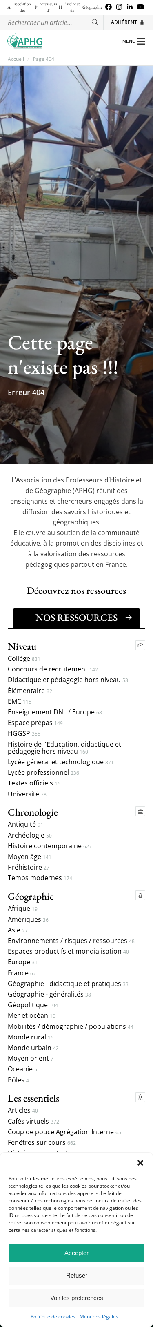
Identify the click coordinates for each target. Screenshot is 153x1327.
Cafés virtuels (33, 1121)
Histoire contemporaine (50, 846)
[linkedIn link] (129, 7)
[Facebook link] (108, 7)
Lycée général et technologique (61, 761)
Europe (23, 962)
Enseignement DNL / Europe (55, 712)
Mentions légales (99, 1317)
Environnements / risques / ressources (71, 940)
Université (27, 794)
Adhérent (124, 22)
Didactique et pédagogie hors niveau (68, 679)
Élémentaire (30, 690)
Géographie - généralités (49, 994)
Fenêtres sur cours (42, 1142)
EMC (19, 701)
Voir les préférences (76, 1297)
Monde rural (30, 1037)
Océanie (22, 1069)
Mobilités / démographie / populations (70, 1026)
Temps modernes (40, 877)
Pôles (18, 1080)
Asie (18, 930)
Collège (24, 658)
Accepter (76, 1252)
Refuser (76, 1275)
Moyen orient (30, 1058)
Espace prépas (35, 722)
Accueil (16, 59)
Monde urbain (33, 1047)
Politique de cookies (53, 1317)
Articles (23, 1110)
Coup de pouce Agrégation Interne (64, 1132)
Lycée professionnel (43, 772)
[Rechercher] (95, 22)
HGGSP (24, 733)
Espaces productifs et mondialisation (68, 951)
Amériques (28, 919)
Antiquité (25, 824)
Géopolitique (33, 1004)
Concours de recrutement (53, 669)
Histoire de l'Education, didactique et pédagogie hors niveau (64, 748)
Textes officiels (34, 783)
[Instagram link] (119, 7)
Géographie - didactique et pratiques (68, 983)
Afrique (23, 908)
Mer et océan (31, 1015)
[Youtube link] (140, 7)
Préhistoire (28, 867)
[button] (140, 1163)
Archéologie (30, 835)
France (22, 973)
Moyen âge (29, 856)
